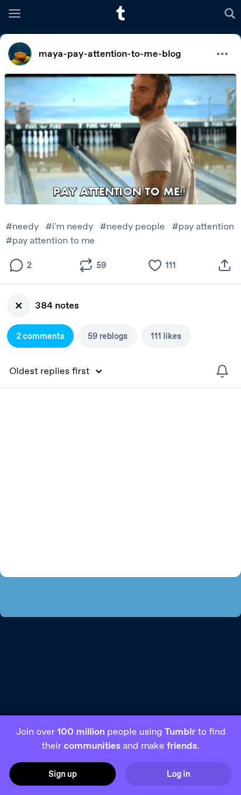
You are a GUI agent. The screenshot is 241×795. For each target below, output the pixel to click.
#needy (22, 226)
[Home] (120, 13)
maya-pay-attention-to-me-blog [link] (110, 53)
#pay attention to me (50, 240)
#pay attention (203, 226)
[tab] (40, 336)
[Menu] (14, 13)
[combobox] (60, 371)
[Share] (224, 265)
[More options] (222, 54)
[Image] (120, 139)
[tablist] (120, 336)
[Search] (231, 12)
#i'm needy (69, 226)
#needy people (132, 226)
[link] (20, 54)
